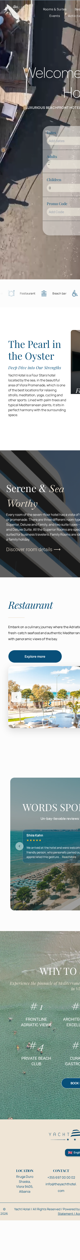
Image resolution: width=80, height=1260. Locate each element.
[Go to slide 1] (77, 723)
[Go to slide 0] (72, 723)
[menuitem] (55, 9)
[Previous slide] (16, 697)
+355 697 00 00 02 (61, 1177)
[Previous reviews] (19, 846)
